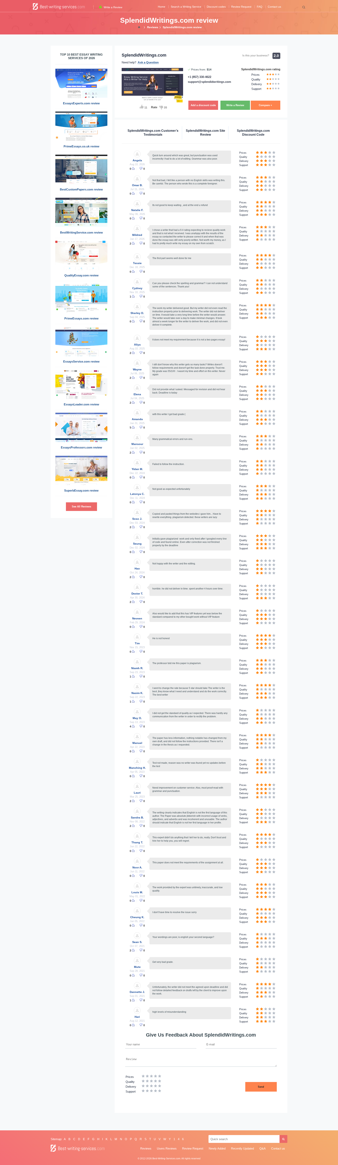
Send (261, 1086)
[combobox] (244, 1139)
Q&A (262, 1148)
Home (161, 6)
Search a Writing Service (186, 6)
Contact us (274, 6)
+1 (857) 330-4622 (199, 77)
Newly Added (217, 1148)
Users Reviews (167, 1148)
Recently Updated (242, 1148)
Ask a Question (148, 62)
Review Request (241, 6)
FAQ (259, 6)
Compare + (265, 105)
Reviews (145, 1148)
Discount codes (216, 6)
